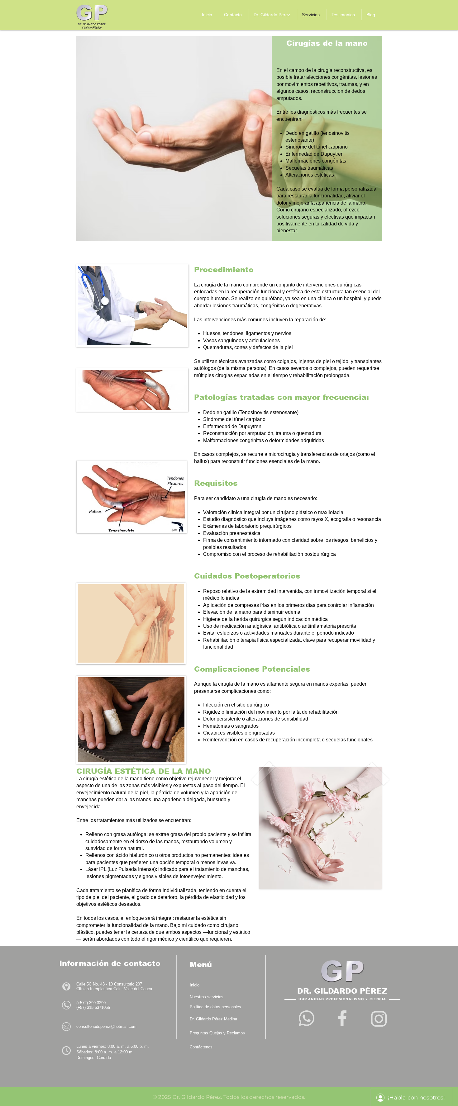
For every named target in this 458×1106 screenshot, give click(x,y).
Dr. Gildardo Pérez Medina (213, 1019)
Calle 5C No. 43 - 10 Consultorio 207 (109, 984)
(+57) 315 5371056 (93, 1007)
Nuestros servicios (206, 997)
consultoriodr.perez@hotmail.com (106, 1026)
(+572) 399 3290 (91, 1002)
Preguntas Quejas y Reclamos (217, 1033)
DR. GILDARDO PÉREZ (342, 991)
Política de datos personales (215, 1006)
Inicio (194, 985)
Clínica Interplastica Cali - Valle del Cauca (114, 988)
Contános (201, 1047)
